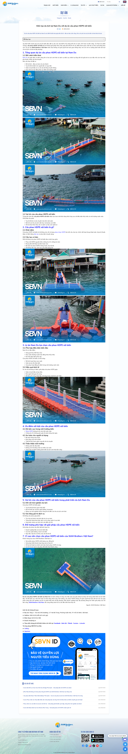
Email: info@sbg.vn (22, 740)
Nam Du (25, 57)
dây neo (36, 234)
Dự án (69, 18)
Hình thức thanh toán (55, 737)
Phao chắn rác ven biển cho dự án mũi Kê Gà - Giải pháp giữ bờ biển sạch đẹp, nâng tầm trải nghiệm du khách (52, 704)
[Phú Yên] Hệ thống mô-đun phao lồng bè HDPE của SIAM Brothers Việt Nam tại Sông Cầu (47, 692)
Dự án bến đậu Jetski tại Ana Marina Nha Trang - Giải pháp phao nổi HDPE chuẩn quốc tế (47, 708)
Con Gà (65, 18)
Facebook (57, 623)
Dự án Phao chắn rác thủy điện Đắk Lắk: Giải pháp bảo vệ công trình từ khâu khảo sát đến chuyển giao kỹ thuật (52, 700)
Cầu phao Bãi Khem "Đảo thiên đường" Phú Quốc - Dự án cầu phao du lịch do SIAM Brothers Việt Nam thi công (53, 696)
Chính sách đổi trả (54, 741)
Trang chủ (59, 18)
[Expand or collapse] (103, 39)
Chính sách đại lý (54, 734)
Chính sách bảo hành (55, 739)
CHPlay (26, 628)
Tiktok (70, 623)
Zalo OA (64, 623)
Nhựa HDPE (29, 431)
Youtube (75, 623)
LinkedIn (82, 623)
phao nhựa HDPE (60, 232)
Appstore (27, 631)
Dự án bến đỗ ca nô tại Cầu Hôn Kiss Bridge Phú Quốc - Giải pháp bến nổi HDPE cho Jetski (47, 688)
